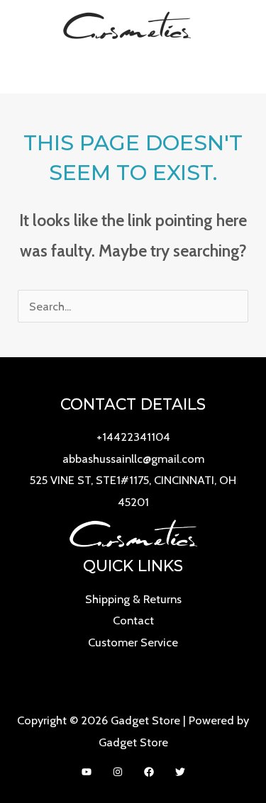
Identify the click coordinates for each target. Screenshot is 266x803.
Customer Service (133, 642)
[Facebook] (149, 772)
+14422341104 (133, 436)
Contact (133, 620)
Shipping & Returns (133, 599)
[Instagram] (118, 772)
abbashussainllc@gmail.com (133, 458)
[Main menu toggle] (133, 72)
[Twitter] (180, 772)
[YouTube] (87, 772)
